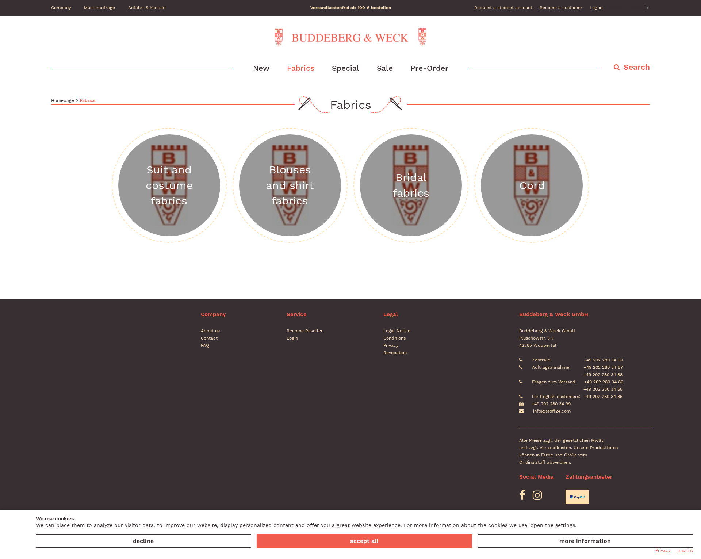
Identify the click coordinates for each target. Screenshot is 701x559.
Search (637, 67)
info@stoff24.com (552, 411)
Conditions (394, 338)
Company (61, 7)
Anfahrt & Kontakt (147, 7)
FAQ (205, 345)
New (261, 68)
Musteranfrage (99, 7)
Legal (390, 314)
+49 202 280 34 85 (603, 396)
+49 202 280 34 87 (602, 367)
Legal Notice (396, 330)
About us (210, 330)
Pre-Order (429, 68)
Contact (209, 338)
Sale (385, 68)
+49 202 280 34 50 (602, 360)
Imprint (685, 550)
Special (345, 68)
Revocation (395, 352)
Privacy (390, 345)
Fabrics (300, 68)
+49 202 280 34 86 (603, 381)
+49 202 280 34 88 (602, 374)
